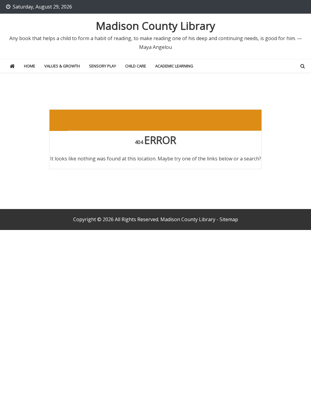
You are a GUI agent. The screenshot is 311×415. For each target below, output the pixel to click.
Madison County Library (155, 26)
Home (29, 66)
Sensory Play (102, 66)
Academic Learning (174, 66)
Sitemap (229, 219)
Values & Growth (62, 66)
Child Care (135, 66)
